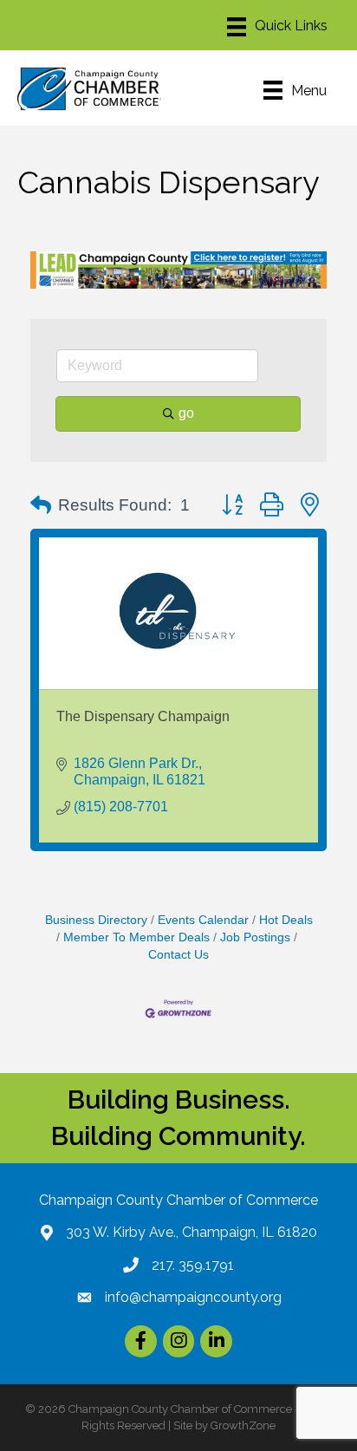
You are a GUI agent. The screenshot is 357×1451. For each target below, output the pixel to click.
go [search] (186, 413)
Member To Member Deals (136, 937)
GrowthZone (243, 1425)
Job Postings (255, 937)
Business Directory (96, 920)
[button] (40, 505)
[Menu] (277, 27)
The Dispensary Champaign (143, 716)
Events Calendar (203, 920)
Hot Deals (286, 920)
